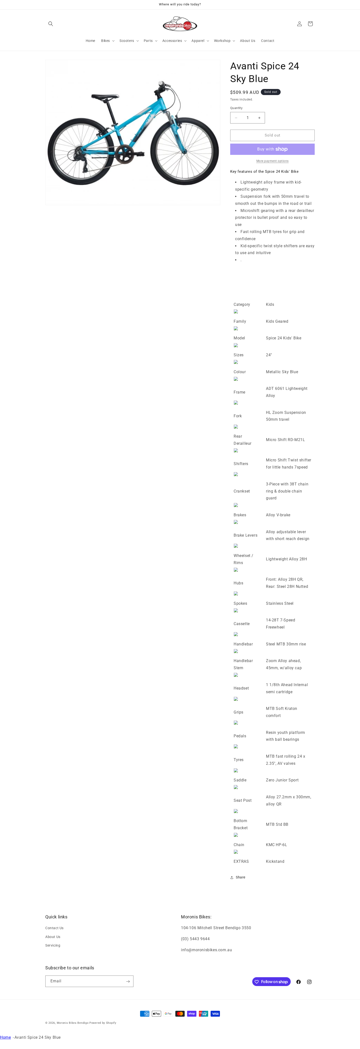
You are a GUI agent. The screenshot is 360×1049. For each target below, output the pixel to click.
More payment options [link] (272, 161)
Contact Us (54, 928)
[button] (50, 23)
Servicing (52, 945)
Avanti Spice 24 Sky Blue (37, 1037)
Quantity (236, 108)
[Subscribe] (127, 981)
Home (5, 1037)
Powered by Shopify (102, 1022)
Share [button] (240, 877)
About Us (52, 937)
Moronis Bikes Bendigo (73, 1022)
